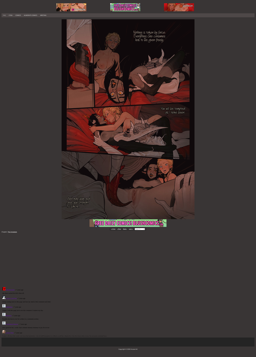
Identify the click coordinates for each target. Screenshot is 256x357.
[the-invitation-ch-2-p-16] (128, 219)
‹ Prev (119, 229)
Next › (125, 229)
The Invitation (12, 232)
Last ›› (131, 229)
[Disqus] (128, 260)
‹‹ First (113, 229)
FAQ (4, 15)
